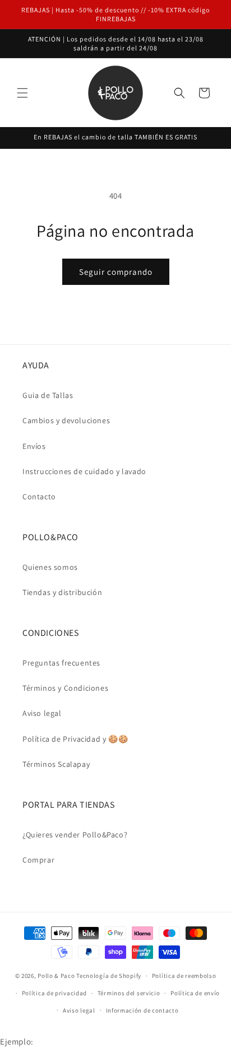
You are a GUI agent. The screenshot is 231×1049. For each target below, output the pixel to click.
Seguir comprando (116, 271)
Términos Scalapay (56, 764)
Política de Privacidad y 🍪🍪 (75, 739)
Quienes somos (50, 567)
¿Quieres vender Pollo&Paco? (74, 835)
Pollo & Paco (56, 976)
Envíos (34, 446)
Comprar (38, 860)
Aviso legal (42, 713)
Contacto (39, 496)
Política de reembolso (184, 976)
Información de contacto (142, 1010)
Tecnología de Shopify (108, 976)
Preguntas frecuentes (61, 663)
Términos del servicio (129, 993)
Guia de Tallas (47, 395)
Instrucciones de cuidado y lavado (84, 471)
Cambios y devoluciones (66, 420)
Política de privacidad (54, 993)
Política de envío (195, 993)
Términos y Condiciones (65, 688)
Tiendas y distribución (62, 592)
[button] (22, 93)
